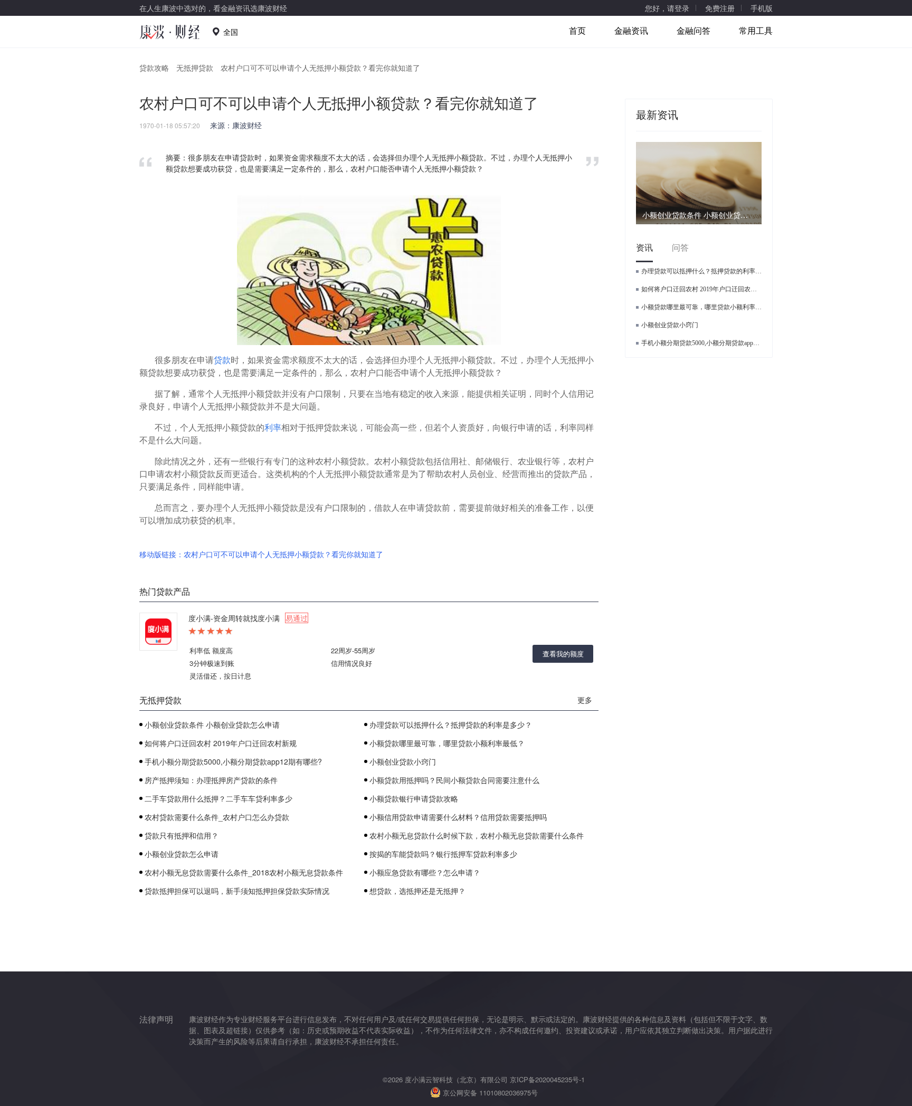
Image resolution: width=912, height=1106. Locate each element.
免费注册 (720, 8)
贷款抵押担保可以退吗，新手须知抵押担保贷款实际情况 (237, 890)
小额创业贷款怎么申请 (181, 853)
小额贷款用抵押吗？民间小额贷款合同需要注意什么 (454, 780)
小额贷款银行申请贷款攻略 (413, 798)
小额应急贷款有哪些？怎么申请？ (424, 872)
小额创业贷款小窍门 (402, 761)
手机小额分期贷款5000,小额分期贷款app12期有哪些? (233, 761)
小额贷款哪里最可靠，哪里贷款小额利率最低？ (447, 743)
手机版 (761, 8)
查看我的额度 (563, 654)
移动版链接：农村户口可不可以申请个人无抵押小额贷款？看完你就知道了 (261, 554)
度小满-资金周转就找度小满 (248, 618)
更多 (584, 699)
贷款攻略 (154, 67)
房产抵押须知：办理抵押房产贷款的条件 (211, 780)
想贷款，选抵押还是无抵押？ (417, 890)
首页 (577, 30)
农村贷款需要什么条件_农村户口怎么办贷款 (217, 817)
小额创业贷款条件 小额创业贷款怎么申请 (212, 724)
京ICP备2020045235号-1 (547, 1079)
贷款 (222, 360)
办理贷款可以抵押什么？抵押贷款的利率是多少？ (450, 724)
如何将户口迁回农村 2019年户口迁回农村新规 (221, 743)
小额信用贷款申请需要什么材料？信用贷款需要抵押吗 (458, 817)
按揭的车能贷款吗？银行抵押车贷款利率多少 (443, 853)
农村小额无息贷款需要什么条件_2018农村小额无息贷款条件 (244, 872)
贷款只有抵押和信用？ (181, 835)
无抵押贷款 (194, 67)
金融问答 (693, 30)
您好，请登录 (667, 8)
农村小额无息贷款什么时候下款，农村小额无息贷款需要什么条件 (476, 835)
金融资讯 (631, 30)
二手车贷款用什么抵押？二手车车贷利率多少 (218, 798)
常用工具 (756, 30)
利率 (272, 427)
